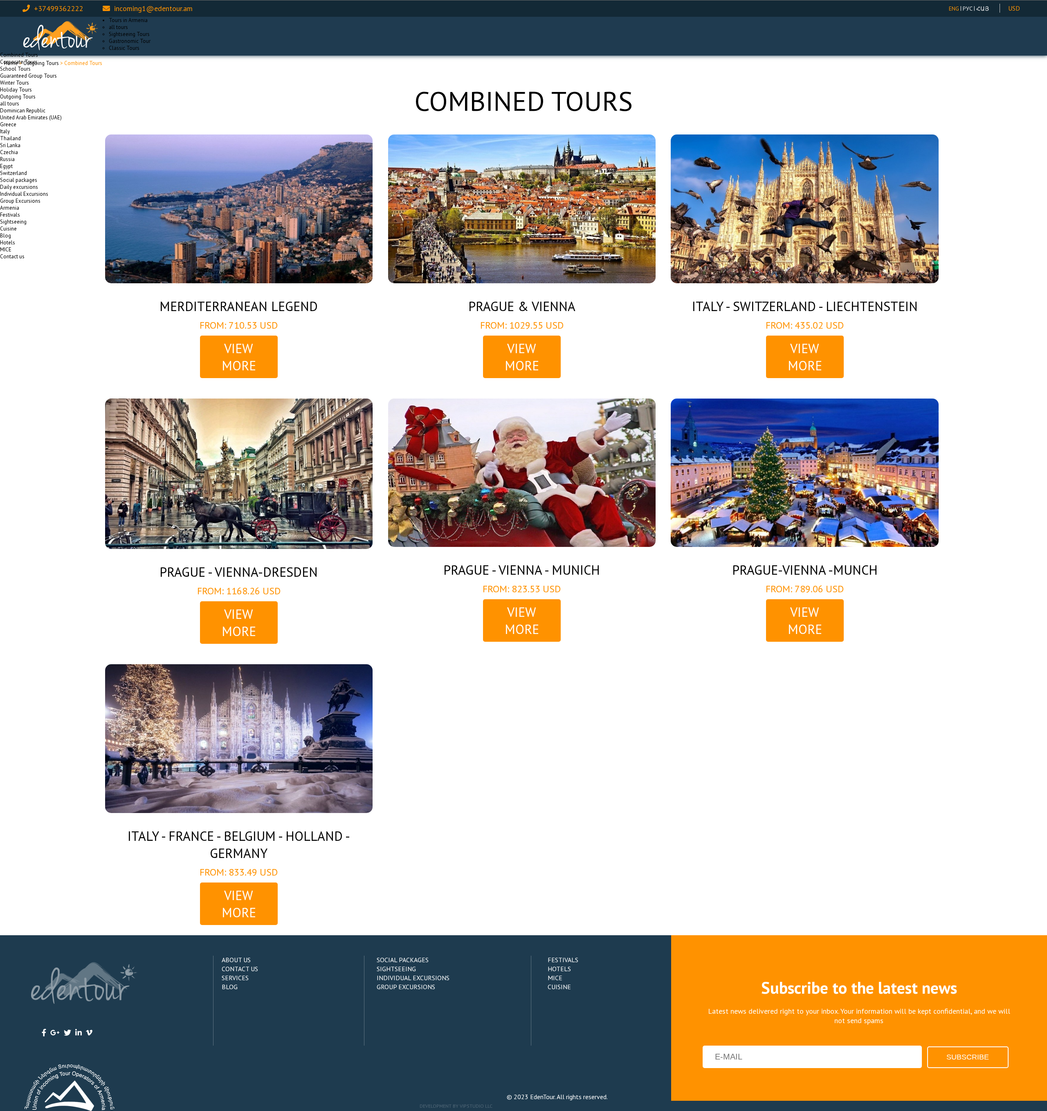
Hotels (7, 242)
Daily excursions (19, 187)
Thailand (10, 138)
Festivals (10, 214)
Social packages (18, 180)
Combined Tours (19, 55)
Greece (8, 124)
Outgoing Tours (18, 96)
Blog (5, 235)
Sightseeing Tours (129, 34)
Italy (5, 131)
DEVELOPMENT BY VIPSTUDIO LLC (456, 1106)
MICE (5, 249)
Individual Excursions (24, 193)
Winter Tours (14, 82)
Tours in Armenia (128, 20)
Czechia (9, 152)
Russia (7, 159)
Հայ (982, 8)
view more (239, 357)
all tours (118, 27)
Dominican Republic (22, 110)
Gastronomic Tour (130, 41)
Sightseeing (13, 221)
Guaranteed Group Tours (28, 75)
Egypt (6, 166)
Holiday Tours (16, 89)
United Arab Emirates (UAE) (31, 117)
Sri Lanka (10, 145)
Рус (968, 8)
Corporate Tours (19, 61)
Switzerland (13, 173)
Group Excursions (20, 200)
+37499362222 (58, 8)
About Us (236, 960)
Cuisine (8, 228)
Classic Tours (124, 48)
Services (235, 978)
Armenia (9, 207)
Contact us (12, 256)
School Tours (15, 68)
